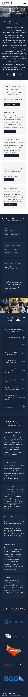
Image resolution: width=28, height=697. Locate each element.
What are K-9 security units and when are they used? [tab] (12, 388)
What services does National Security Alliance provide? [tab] (12, 330)
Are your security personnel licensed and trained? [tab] (12, 345)
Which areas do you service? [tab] (12, 337)
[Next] (27, 11)
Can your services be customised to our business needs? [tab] (12, 397)
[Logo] (11, 2)
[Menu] (24, 2)
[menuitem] (24, 2)
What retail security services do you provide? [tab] (12, 380)
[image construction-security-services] (14, 302)
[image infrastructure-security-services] (4, 309)
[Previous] (1, 11)
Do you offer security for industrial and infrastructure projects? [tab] (12, 370)
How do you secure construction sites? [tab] (10, 361)
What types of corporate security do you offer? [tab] (11, 353)
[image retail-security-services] (14, 309)
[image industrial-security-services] (4, 302)
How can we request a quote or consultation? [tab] (12, 406)
